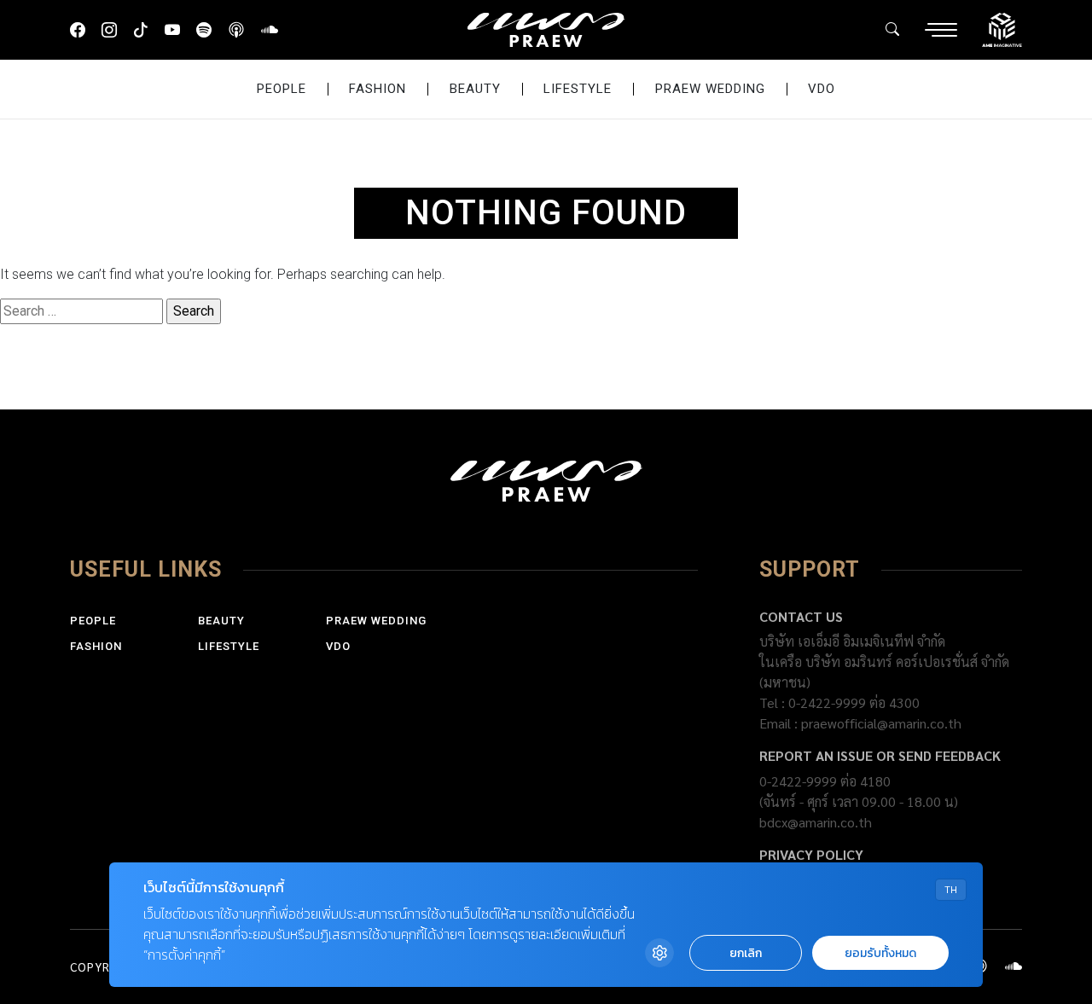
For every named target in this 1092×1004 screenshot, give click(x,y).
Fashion (377, 88)
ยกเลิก (745, 953)
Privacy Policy (811, 854)
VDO (821, 88)
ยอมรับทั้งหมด (880, 953)
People (281, 88)
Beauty (475, 88)
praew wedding (710, 88)
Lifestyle (577, 88)
